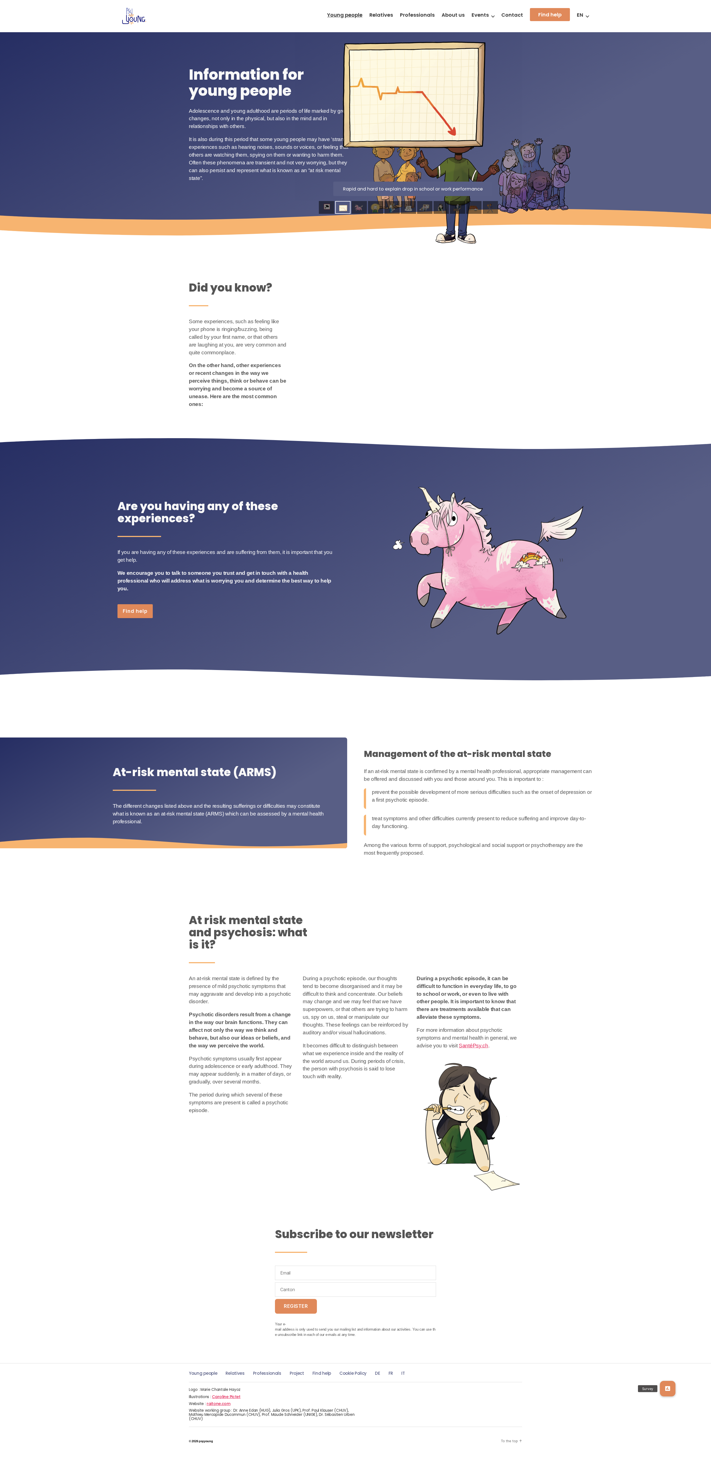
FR (391, 1373)
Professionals (417, 14)
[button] (667, 1388)
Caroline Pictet (226, 1396)
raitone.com (219, 1403)
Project (297, 1373)
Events (480, 14)
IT (403, 1373)
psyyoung (206, 1441)
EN (580, 14)
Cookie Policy (353, 1373)
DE (377, 1373)
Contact (512, 14)
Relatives (381, 14)
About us (453, 14)
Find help (550, 14)
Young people (344, 14)
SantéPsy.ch (473, 1045)
